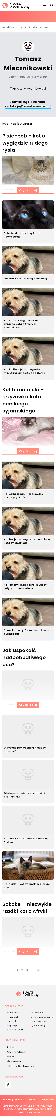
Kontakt (33, 1099)
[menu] (44, 5)
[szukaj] (52, 5)
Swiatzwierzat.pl (12, 27)
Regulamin (48, 1099)
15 (37, 970)
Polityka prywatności (13, 1099)
